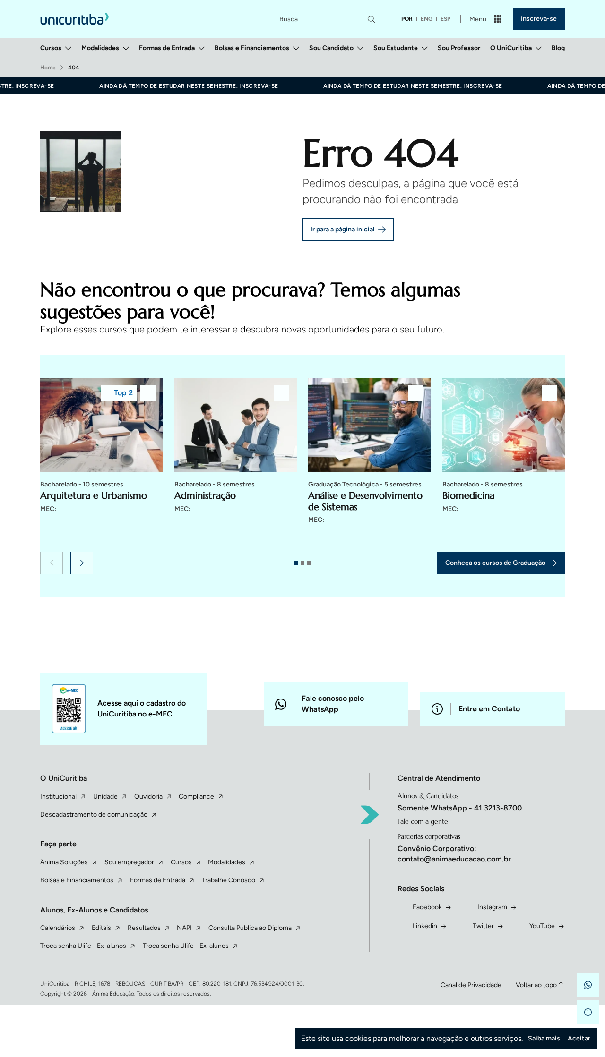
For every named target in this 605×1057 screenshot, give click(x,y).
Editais (101, 928)
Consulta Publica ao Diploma (250, 928)
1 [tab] (296, 563)
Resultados (144, 928)
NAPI (184, 928)
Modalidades (100, 48)
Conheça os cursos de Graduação (495, 563)
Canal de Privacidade (471, 985)
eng (426, 19)
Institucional (58, 797)
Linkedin (425, 926)
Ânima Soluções (64, 862)
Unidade (105, 797)
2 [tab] (302, 563)
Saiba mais (544, 1038)
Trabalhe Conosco (228, 880)
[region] (302, 462)
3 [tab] (309, 563)
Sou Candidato (331, 48)
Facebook (427, 907)
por (407, 19)
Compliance (196, 797)
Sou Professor (459, 48)
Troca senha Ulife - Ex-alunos (83, 946)
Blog (558, 48)
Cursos (50, 48)
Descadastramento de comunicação (93, 814)
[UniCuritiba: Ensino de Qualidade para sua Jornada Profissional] (74, 19)
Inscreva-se (539, 19)
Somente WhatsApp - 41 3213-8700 (460, 807)
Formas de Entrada (167, 48)
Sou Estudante (395, 48)
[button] (51, 563)
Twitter (483, 926)
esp (445, 19)
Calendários (57, 928)
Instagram (492, 907)
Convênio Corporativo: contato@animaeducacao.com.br (454, 853)
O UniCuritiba (511, 48)
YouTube (542, 926)
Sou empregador (129, 862)
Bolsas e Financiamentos (252, 48)
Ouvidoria (148, 797)
